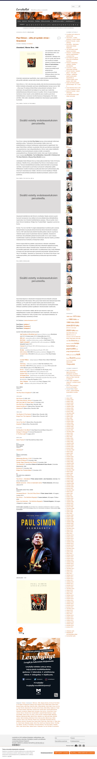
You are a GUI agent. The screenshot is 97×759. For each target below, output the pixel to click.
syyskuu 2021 (69, 493)
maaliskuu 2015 (70, 622)
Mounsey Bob (41, 718)
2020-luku (70, 330)
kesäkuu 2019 (69, 537)
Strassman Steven (49, 723)
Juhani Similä (68, 170)
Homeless (37, 711)
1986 (39, 703)
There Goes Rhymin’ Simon (23, 400)
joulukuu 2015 (69, 607)
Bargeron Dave (41, 704)
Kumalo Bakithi (35, 713)
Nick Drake (23, 365)
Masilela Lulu (41, 716)
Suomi (72, 357)
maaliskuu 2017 (70, 582)
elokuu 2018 (69, 553)
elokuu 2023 (69, 455)
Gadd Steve (29, 709)
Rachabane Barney (50, 719)
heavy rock (75, 338)
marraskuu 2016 (70, 588)
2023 (70, 333)
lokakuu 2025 (69, 415)
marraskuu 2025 (70, 413)
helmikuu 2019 (69, 543)
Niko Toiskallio (68, 238)
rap (75, 354)
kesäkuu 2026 (69, 401)
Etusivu (19, 21)
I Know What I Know (51, 711)
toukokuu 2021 (70, 498)
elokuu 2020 (69, 513)
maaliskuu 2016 (70, 602)
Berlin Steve (55, 704)
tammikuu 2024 (70, 446)
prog (77, 349)
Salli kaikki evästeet (62, 753)
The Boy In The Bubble (28, 724)
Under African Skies (24, 726)
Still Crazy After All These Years (24, 402)
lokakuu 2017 (69, 570)
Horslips (22, 350)
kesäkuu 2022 (69, 478)
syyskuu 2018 (69, 551)
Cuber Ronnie (21, 708)
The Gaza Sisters (48, 724)
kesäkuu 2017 (69, 577)
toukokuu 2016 (70, 598)
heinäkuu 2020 (70, 515)
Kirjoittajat (37, 21)
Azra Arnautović (68, 147)
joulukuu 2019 (69, 526)
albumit (68, 334)
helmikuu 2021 (69, 503)
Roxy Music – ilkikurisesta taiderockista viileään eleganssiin (72, 46)
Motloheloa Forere (33, 718)
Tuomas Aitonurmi (68, 285)
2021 (77, 330)
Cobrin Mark (49, 706)
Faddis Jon (53, 708)
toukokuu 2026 (70, 403)
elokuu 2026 (69, 398)
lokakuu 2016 (69, 590)
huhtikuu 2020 (69, 520)
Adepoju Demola (45, 703)
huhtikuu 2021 (69, 500)
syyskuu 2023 (69, 453)
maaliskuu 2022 (70, 483)
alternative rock (73, 334)
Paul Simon (19, 398)
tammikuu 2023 (70, 466)
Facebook (27, 326)
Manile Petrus (34, 716)
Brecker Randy (19, 706)
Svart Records (69, 360)
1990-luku (70, 322)
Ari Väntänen (30, 43)
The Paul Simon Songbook (23, 392)
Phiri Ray (30, 719)
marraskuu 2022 (70, 470)
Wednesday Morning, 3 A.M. (23, 458)
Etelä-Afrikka (47, 708)
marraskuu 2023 (70, 450)
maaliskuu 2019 (70, 541)
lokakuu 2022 (69, 471)
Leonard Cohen (24, 354)
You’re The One (20, 422)
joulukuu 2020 (69, 506)
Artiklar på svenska (45, 21)
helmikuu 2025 (69, 426)
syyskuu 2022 (69, 473)
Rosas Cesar (37, 721)
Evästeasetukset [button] (74, 741)
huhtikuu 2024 (69, 441)
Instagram (27, 328)
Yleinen (23, 703)
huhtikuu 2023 (69, 461)
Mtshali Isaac (49, 718)
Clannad (22, 346)
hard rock (78, 336)
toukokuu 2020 (70, 518)
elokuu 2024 (69, 436)
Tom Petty (22, 377)
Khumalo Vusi (28, 713)
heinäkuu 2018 (70, 555)
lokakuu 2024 (69, 433)
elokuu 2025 (69, 418)
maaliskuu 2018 (70, 562)
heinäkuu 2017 (70, 575)
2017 (70, 327)
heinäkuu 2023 (70, 456)
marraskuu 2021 (70, 490)
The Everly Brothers (39, 724)
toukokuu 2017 (70, 578)
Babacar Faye (33, 704)
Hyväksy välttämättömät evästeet (82, 753)
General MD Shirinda (52, 709)
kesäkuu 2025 (69, 420)
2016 (67, 327)
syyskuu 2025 (69, 416)
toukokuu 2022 (70, 480)
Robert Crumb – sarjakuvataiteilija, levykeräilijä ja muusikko (72, 390)
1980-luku (34, 703)
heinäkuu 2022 (70, 476)
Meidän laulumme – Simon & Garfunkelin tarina (29, 483)
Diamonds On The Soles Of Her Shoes (34, 708)
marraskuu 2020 (70, 508)
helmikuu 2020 (69, 523)
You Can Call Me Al (47, 726)
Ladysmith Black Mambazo (45, 713)
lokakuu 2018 (69, 550)
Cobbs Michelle (41, 706)
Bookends (19, 468)
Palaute (72, 738)
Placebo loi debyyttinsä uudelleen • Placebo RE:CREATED (71, 64)
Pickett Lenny (36, 719)
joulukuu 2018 (69, 546)
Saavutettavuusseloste (61, 741)
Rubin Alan (44, 721)
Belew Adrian (48, 704)
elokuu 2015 (69, 613)
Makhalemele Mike (25, 716)
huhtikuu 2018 (69, 560)
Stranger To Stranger (22, 432)
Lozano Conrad (38, 714)
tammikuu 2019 (70, 545)
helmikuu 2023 (69, 465)
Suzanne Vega (23, 373)
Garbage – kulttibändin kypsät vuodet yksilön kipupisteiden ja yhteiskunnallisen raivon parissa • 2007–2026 (72, 78)
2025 (76, 333)
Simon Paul (36, 723)
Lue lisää (9, 756)
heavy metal (69, 338)
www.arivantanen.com (30, 320)
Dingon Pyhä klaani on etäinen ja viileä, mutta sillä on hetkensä (73, 377)
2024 (73, 333)
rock (78, 354)
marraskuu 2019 (70, 528)
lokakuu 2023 (69, 451)
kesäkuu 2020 (69, 516)
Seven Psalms (20, 440)
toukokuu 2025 (70, 421)
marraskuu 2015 (70, 608)
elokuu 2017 (69, 573)
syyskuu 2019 (69, 531)
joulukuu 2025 (69, 411)
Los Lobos (31, 714)
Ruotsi (67, 358)
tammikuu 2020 (70, 525)
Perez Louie (24, 719)
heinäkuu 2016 (70, 595)
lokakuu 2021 (69, 491)
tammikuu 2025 (70, 428)
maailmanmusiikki (47, 714)
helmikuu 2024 (69, 445)
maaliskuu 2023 (70, 463)
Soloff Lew (42, 723)
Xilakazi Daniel (33, 726)
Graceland (19, 408)
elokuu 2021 (69, 495)
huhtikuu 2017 (69, 580)
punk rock (71, 354)
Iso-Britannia (73, 340)
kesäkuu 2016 (69, 597)
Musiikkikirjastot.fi (70, 21)
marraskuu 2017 (70, 568)
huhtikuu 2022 (69, 481)
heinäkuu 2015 (70, 615)
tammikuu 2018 (70, 565)
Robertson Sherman (21, 721)
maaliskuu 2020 (70, 521)
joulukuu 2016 (69, 587)
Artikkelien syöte (70, 631)
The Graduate (20, 464)
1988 (78, 319)
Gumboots (24, 711)
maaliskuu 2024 (70, 443)
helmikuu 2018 (69, 563)
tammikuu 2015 (70, 625)
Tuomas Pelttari (68, 297)
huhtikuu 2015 (69, 620)
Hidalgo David (31, 711)
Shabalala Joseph (29, 723)
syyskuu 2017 (69, 572)
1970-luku (76, 316)
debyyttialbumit (69, 336)
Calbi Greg (26, 706)
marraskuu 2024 (70, 431)
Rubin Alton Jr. (50, 721)
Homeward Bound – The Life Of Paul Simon (28, 493)
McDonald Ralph (49, 716)
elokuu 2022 (69, 475)
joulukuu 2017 (69, 567)
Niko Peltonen (68, 226)
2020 (75, 327)
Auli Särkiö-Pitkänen (69, 135)
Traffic (21, 383)
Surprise (18, 424)
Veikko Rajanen (68, 309)
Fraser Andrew (22, 709)
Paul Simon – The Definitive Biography (26, 497)
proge (67, 351)
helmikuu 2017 (69, 583)
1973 (67, 319)
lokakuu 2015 (69, 610)
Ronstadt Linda (30, 721)
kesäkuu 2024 (69, 438)
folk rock (73, 336)
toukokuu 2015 (70, 618)
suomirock (78, 358)
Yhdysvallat (40, 726)
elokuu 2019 (69, 533)
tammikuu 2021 (70, 505)
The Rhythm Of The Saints (23, 414)
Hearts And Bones (21, 406)
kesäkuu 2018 (69, 556)
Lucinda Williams (24, 360)
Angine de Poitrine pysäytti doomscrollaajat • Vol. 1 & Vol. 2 (73, 84)
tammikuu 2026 (70, 410)
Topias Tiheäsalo (68, 273)
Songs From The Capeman (23, 416)
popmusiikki (43, 719)
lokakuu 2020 (69, 510)
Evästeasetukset (47, 753)
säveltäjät (74, 360)
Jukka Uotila (69, 181)
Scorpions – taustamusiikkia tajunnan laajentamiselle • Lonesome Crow (73, 54)
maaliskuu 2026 (70, 406)
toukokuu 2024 (70, 440)
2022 (67, 333)
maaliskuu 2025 (70, 425)
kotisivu (26, 324)
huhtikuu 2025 (69, 423)
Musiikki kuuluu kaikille (58, 21)
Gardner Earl (36, 709)
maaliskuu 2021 (70, 501)
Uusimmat (24, 21)
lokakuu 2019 (69, 530)
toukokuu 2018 (70, 558)
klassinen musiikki (70, 343)
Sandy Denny (23, 371)
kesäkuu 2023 (69, 458)
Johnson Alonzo (20, 713)
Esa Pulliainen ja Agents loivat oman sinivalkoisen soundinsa (72, 59)
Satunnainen (31, 21)
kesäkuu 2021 (69, 496)
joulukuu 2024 (69, 430)
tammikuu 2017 (70, 585)
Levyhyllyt (22, 9)
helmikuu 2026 (69, 408)
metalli (76, 346)
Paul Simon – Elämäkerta (23, 479)
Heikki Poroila (68, 158)
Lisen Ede (68, 192)
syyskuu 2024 (69, 435)
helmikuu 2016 (69, 603)
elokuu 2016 (69, 593)
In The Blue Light (21, 434)
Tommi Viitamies (68, 262)
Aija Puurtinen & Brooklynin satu (28, 334)
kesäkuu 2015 (69, 617)
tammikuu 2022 (70, 486)
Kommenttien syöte (70, 636)
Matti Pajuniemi (68, 215)
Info (56, 738)
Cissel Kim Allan (33, 706)
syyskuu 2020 (69, 511)
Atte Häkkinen (68, 123)
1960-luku (69, 316)
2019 (73, 327)
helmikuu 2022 (69, 485)
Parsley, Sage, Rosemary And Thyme (26, 462)
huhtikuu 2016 (69, 600)
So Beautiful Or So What (22, 430)
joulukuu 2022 (69, 468)
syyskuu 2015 (69, 612)
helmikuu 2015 (69, 623)
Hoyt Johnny (43, 711)
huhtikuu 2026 (69, 404)
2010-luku (75, 325)
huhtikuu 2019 (69, 540)
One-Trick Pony (20, 404)
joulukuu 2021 (69, 488)
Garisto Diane (43, 709)
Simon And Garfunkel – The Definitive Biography (29, 501)
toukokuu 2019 (70, 538)
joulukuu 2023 (69, 448)
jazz (78, 340)
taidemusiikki (69, 362)
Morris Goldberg (24, 718)
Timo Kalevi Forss (69, 250)
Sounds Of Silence (21, 460)
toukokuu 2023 (70, 460)
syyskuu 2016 (69, 592)
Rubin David (21, 723)
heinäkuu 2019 (70, 535)
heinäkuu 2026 (70, 399)
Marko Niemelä (68, 203)
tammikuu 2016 (70, 605)
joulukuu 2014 (69, 627)
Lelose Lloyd (26, 714)
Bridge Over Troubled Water (23, 470)
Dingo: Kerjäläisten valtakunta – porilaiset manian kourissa (73, 382)
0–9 (27, 25)
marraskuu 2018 (70, 548)
